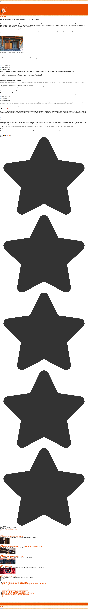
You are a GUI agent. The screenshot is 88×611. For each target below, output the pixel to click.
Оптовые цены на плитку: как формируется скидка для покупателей (14, 591)
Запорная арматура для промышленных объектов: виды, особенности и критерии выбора (17, 592)
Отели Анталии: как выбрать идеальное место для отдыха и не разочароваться (15, 582)
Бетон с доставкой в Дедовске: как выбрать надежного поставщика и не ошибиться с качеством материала (21, 584)
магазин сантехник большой (5, 601)
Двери (3, 4)
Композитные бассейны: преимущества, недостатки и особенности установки (15, 594)
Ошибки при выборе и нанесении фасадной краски (11, 589)
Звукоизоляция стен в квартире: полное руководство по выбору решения (15, 590)
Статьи (3, 13)
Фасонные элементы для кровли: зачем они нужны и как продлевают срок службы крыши (18, 593)
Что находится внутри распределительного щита (10, 597)
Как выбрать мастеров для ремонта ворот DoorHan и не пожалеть (11, 556)
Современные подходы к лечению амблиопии (8, 576)
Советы (3, 14)
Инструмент (4, 11)
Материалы (4, 10)
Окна (3, 8)
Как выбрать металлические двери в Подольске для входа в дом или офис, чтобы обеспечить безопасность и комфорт (21, 546)
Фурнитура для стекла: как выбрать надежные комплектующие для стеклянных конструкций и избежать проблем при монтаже (24, 583)
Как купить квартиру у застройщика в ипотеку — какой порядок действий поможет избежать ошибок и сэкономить (22, 586)
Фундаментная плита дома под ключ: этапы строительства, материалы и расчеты (16, 596)
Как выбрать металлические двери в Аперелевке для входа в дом (12, 536)
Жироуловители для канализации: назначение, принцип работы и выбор (14, 595)
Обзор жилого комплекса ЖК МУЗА (6, 566)
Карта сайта (4, 604)
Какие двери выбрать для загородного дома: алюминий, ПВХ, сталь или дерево (14, 531)
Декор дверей (6, 7)
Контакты (4, 603)
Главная (1, 16)
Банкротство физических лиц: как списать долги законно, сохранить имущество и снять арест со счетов (20, 585)
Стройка (3, 9)
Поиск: (1, 3)
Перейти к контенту (3, 0)
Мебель (3, 12)
